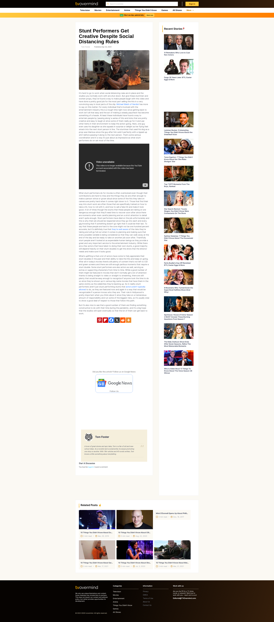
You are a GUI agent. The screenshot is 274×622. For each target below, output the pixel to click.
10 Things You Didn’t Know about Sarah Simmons (101, 563)
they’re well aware (120, 229)
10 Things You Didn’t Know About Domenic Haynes (102, 532)
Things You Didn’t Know (146, 10)
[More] (128, 320)
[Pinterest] (99, 320)
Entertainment (112, 10)
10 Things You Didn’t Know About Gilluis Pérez (137, 532)
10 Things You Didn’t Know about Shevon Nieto (137, 563)
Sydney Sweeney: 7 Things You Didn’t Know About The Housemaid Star (178, 238)
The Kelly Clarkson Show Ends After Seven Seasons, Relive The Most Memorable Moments (177, 344)
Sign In (192, 4)
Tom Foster (85, 47)
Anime (127, 10)
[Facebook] (111, 320)
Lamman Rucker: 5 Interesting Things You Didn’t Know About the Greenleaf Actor (178, 132)
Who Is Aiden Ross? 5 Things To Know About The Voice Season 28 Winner (178, 371)
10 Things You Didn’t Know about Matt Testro (175, 563)
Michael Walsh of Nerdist (127, 104)
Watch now (150, 15)
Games (164, 10)
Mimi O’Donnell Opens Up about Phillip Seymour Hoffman (179, 513)
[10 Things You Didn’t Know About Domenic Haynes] (97, 519)
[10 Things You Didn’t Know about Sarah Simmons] (97, 549)
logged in (91, 467)
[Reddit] (122, 320)
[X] (117, 320)
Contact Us (147, 605)
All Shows (177, 10)
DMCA (145, 595)
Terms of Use (148, 598)
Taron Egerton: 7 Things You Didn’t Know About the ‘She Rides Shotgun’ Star (178, 159)
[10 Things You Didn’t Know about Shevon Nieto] (135, 549)
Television (85, 10)
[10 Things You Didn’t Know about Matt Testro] (172, 549)
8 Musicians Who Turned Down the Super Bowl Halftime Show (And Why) (178, 290)
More (189, 10)
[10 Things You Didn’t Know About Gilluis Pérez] (135, 519)
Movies (98, 10)
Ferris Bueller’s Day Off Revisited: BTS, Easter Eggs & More (177, 264)
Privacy (145, 591)
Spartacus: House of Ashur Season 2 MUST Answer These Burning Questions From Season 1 (178, 317)
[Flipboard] (105, 320)
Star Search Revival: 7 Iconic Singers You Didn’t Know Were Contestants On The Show (176, 211)
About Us (146, 602)
